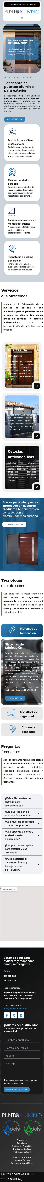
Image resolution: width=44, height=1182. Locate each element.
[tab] (22, 630)
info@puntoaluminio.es (15, 1008)
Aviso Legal (28, 1080)
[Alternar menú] (22, 17)
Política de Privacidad (13, 1083)
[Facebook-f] (7, 1015)
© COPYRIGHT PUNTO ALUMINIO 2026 (17, 1174)
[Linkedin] (21, 1015)
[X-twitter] (14, 1015)
